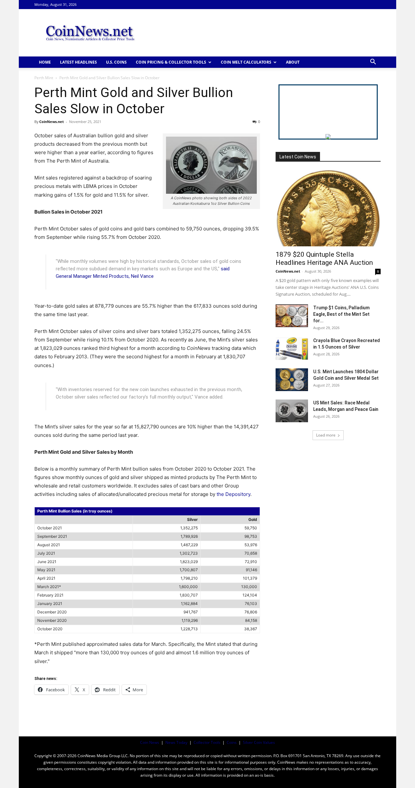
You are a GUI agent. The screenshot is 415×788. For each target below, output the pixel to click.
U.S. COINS (116, 62)
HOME (45, 62)
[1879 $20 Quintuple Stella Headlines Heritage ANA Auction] (328, 208)
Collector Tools (207, 742)
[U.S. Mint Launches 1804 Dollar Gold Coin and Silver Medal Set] (292, 379)
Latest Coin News (297, 156)
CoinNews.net (51, 121)
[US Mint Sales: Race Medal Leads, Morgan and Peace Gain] (292, 411)
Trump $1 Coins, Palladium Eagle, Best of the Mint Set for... (341, 314)
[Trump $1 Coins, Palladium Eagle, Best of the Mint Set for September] (292, 315)
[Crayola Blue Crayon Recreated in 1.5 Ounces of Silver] (292, 348)
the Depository (233, 494)
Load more (326, 435)
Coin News (149, 742)
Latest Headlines (78, 62)
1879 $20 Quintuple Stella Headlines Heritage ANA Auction (324, 258)
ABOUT (293, 62)
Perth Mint (43, 77)
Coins (232, 742)
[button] (373, 62)
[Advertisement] (263, 32)
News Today (176, 742)
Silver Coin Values (259, 742)
